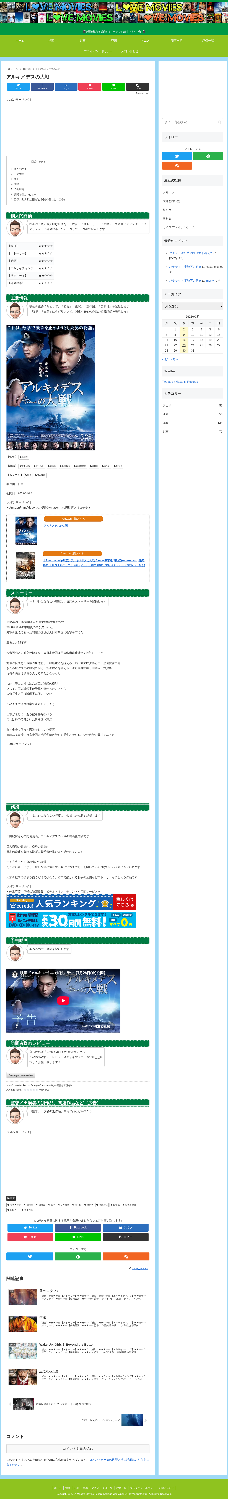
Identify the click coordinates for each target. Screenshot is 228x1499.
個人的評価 (20, 168)
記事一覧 (108, 1488)
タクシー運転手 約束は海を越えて (191, 253)
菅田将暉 (25, 466)
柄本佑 (53, 466)
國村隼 (95, 466)
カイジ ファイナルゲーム (179, 227)
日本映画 (41, 475)
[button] (219, 122)
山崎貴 (24, 457)
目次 (34, 161)
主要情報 (19, 173)
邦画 (12, 1198)
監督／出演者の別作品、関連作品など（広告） (40, 199)
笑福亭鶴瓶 (81, 466)
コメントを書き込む (78, 1448)
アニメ (193, 405)
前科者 (167, 218)
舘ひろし (39, 466)
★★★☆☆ (15, 1205)
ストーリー (20, 179)
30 (184, 350)
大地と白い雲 (171, 201)
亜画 (193, 414)
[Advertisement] (77, 127)
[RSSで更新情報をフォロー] (126, 1256)
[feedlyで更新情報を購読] (78, 1256)
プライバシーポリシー (142, 1488)
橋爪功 (107, 466)
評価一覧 (121, 1488)
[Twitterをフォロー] (29, 1256)
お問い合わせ (166, 1488)
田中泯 (119, 466)
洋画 (193, 422)
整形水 (167, 209)
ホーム (58, 1488)
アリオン (168, 192)
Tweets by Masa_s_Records (180, 381)
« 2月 (165, 359)
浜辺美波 (65, 466)
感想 (16, 184)
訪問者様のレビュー (25, 194)
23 (184, 345)
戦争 (29, 475)
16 (184, 339)
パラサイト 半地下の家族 (185, 266)
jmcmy (210, 280)
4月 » (174, 359)
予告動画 (19, 189)
